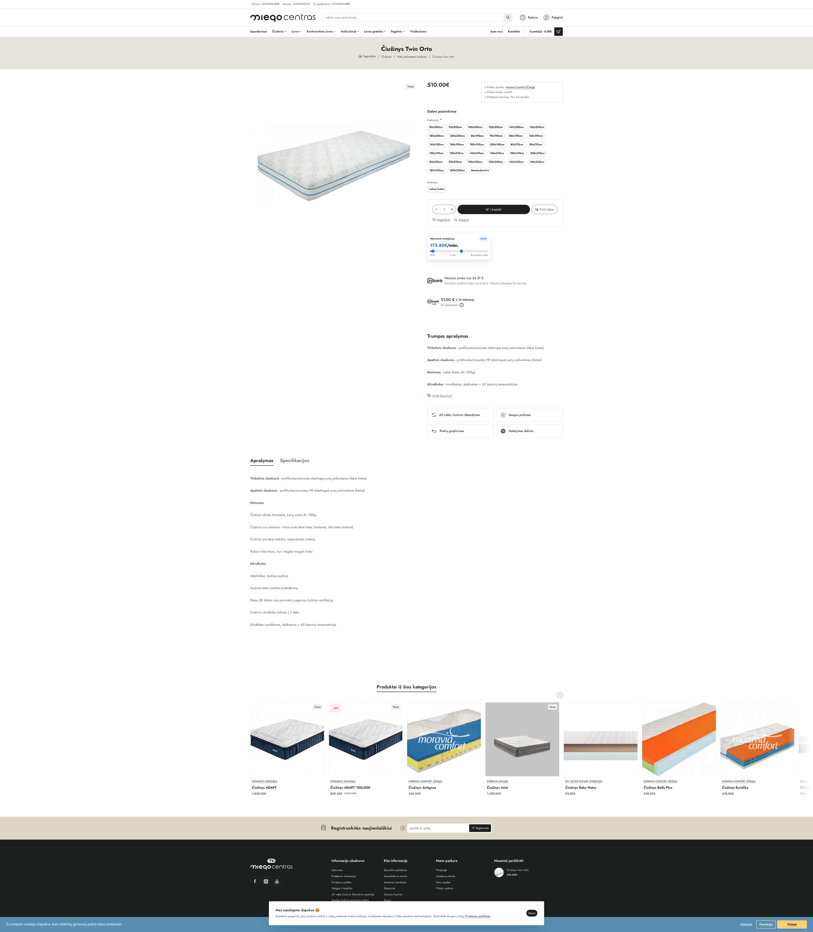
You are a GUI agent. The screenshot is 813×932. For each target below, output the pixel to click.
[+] (452, 209)
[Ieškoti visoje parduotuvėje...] (508, 18)
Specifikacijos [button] (294, 460)
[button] (494, 209)
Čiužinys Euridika (735, 788)
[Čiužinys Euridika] (757, 739)
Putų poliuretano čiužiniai (411, 57)
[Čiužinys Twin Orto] (499, 872)
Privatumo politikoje (477, 916)
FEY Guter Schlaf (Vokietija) (583, 781)
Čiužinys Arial (497, 788)
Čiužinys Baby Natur (580, 788)
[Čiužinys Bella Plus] (679, 739)
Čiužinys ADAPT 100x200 (350, 788)
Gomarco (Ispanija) (264, 781)
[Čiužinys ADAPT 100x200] (365, 739)
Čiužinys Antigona (422, 788)
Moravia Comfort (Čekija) (520, 87)
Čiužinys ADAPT (264, 788)
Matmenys (433, 120)
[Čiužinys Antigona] (444, 739)
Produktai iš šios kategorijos (406, 687)
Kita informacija (395, 861)
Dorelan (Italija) (497, 781)
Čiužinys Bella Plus (658, 788)
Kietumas (432, 182)
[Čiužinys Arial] (522, 739)
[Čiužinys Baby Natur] (600, 739)
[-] (436, 209)
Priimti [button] (792, 924)
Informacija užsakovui (348, 861)
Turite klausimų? (442, 396)
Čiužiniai (386, 57)
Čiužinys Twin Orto (518, 870)
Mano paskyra (446, 861)
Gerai (531, 913)
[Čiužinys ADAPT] (287, 739)
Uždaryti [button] (746, 924)
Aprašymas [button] (261, 460)
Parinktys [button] (766, 924)
